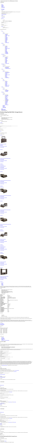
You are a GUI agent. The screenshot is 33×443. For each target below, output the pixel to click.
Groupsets (6, 37)
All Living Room (7, 42)
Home (2, 108)
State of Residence (2, 353)
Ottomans (6, 38)
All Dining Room (7, 63)
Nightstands (6, 52)
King (5, 97)
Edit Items (1, 433)
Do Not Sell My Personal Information (5, 340)
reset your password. (17, 370)
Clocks (6, 73)
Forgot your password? (4, 14)
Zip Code (1, 354)
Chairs (6, 49)
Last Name (1, 351)
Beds (5, 47)
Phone (1, 400)
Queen (6, 96)
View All (4, 33)
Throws (6, 76)
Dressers (6, 46)
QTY (0, 126)
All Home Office (7, 86)
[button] (2, 26)
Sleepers (6, 40)
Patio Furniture (6, 90)
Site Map (2, 339)
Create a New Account (2, 377)
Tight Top (6, 102)
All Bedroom (6, 53)
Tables (6, 41)
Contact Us (3, 337)
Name (1, 419)
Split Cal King (6, 99)
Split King (6, 98)
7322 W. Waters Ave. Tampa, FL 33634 (2, 324)
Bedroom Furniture (3, 109)
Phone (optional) (2, 356)
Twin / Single (6, 95)
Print (0, 131)
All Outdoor (6, 91)
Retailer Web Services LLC (5, 365)
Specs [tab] (2, 283)
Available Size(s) (2, 115)
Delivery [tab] (2, 284)
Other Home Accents (7, 74)
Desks (6, 50)
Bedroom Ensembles (7, 72)
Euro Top (6, 103)
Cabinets (6, 58)
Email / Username (2, 393)
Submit (1, 423)
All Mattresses (6, 104)
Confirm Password (2, 398)
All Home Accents (7, 77)
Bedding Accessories (7, 48)
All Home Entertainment (7, 68)
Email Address (1, 372)
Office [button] (2, 78)
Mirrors (6, 61)
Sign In (2, 15)
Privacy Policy (3, 338)
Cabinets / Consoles (7, 35)
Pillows (6, 75)
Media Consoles (7, 67)
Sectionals (6, 39)
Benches (6, 57)
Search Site (3, 24)
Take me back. (15, 371)
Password (3, 13)
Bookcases (6, 34)
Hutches (6, 51)
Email (0, 355)
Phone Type (1, 401)
